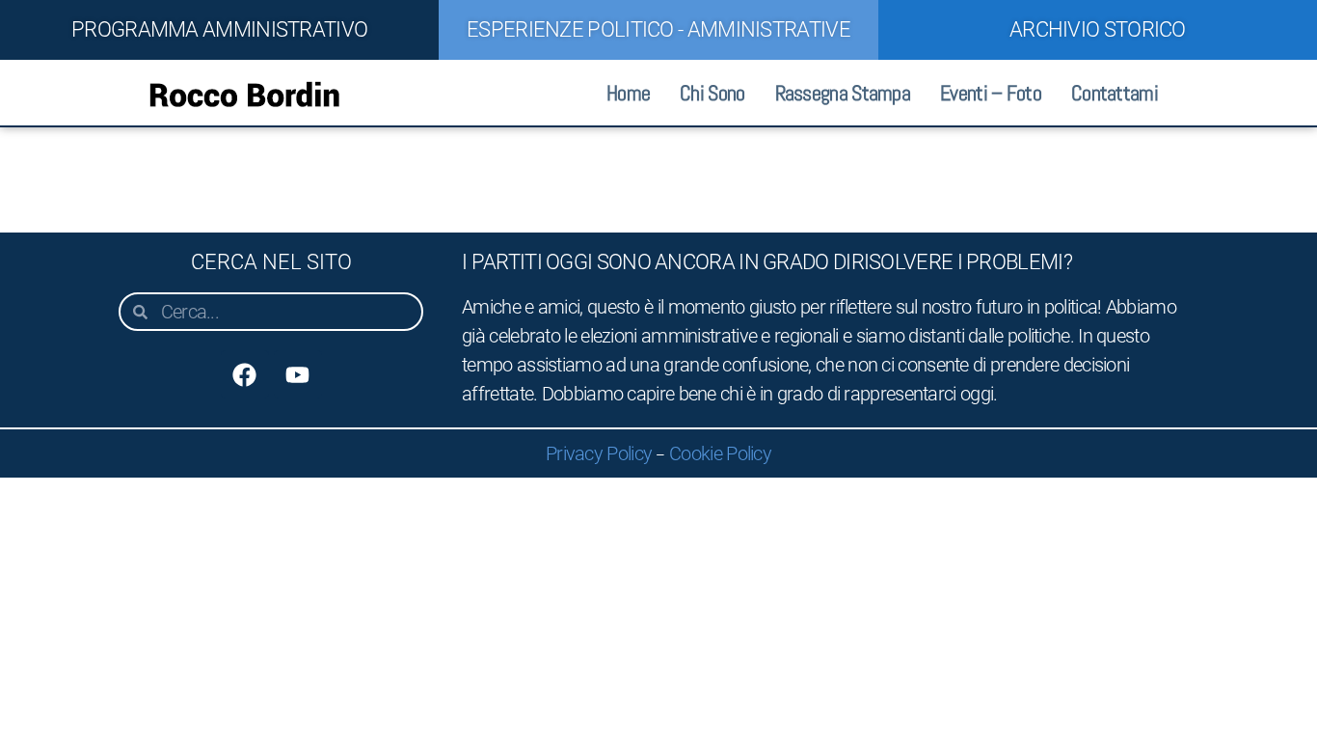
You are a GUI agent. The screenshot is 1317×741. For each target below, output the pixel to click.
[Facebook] (245, 374)
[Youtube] (298, 374)
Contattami (1114, 92)
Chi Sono (712, 92)
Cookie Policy (720, 453)
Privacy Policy (599, 453)
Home (628, 92)
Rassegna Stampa (843, 92)
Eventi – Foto (990, 92)
